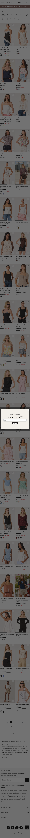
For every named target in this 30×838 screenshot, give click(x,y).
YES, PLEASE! (15, 423)
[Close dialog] (28, 410)
